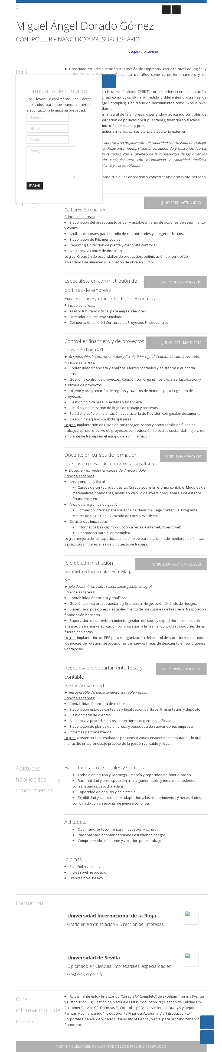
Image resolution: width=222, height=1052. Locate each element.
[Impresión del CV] (207, 1037)
